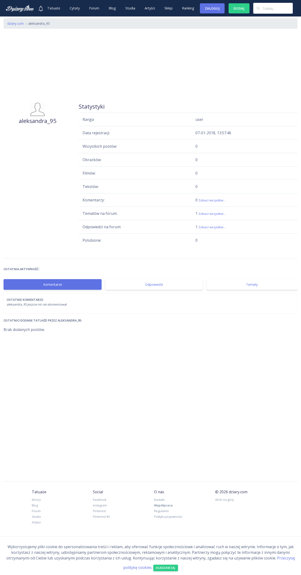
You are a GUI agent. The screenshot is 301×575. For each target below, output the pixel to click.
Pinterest (99, 511)
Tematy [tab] (252, 284)
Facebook (100, 500)
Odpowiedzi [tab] (154, 284)
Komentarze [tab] (52, 284)
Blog (112, 8)
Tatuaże (53, 8)
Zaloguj (212, 8)
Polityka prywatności (168, 516)
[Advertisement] (150, 65)
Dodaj (239, 8)
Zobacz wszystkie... (212, 200)
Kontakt (159, 500)
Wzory (36, 500)
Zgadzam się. (165, 568)
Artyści (150, 8)
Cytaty (75, 8)
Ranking (188, 8)
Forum (94, 8)
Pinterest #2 (101, 516)
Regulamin (161, 511)
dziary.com (15, 23)
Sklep (168, 8)
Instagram (100, 505)
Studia (130, 8)
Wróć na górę (224, 500)
